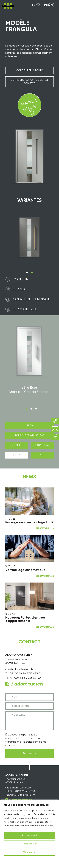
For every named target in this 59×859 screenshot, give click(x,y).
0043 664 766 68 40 (27, 677)
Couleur (20, 279)
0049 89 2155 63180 (27, 673)
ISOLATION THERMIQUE (31, 299)
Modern (17, 445)
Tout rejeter (29, 852)
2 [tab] (32, 272)
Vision (29, 425)
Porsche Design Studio (29, 435)
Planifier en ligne (29, 104)
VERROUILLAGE (24, 309)
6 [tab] (26, 408)
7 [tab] (31, 408)
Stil (42, 455)
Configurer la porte (29, 70)
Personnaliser (30, 843)
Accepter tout (29, 835)
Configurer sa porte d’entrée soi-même (29, 81)
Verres (18, 289)
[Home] (8, 6)
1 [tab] (27, 272)
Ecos (16, 455)
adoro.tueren (28, 684)
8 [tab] (36, 408)
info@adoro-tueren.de (19, 669)
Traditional (42, 445)
